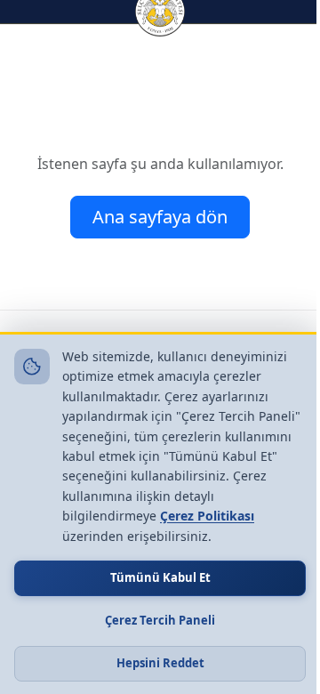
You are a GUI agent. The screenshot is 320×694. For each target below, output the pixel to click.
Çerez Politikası (207, 515)
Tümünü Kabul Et (160, 577)
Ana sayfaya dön (160, 217)
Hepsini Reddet (160, 663)
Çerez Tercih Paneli (160, 620)
